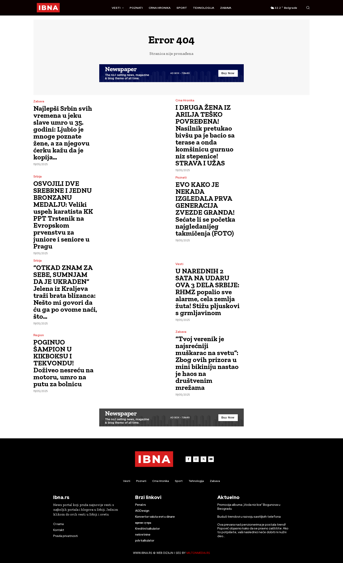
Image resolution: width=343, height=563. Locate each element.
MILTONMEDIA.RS (198, 552)
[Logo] (48, 8)
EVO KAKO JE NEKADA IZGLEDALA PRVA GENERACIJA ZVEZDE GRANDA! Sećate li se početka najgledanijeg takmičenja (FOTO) (205, 208)
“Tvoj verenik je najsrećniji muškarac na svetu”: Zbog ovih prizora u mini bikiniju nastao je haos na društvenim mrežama (207, 363)
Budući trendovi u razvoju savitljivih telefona (249, 516)
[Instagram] (196, 459)
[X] (203, 459)
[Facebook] (188, 459)
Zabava (38, 101)
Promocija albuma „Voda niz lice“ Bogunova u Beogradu (248, 507)
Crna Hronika (184, 100)
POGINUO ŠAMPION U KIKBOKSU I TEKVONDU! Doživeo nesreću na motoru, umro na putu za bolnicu (63, 363)
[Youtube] (211, 459)
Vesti (179, 264)
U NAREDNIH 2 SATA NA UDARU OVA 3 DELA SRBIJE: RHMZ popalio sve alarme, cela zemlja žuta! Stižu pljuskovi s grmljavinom (207, 292)
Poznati (181, 177)
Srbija (37, 176)
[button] (308, 7)
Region (38, 335)
